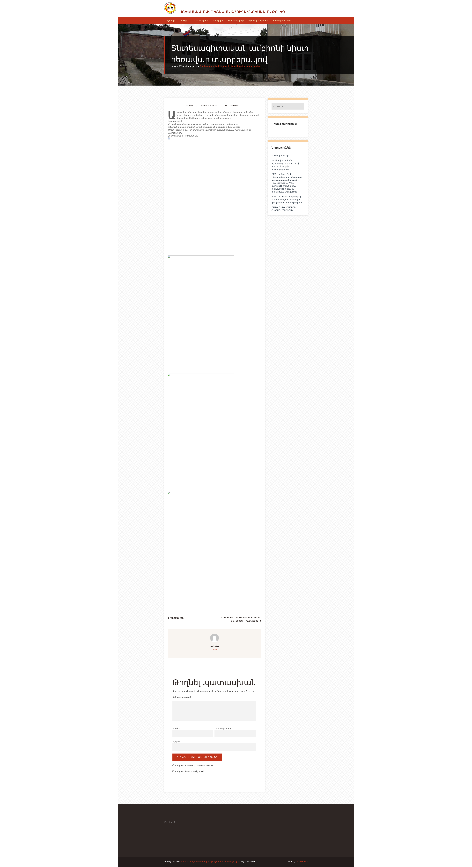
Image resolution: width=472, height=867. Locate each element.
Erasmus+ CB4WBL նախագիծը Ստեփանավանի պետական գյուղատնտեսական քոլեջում (287, 199)
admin (189, 105)
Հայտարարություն (281, 155)
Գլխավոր (171, 20)
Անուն (176, 728)
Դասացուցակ (177, 618)
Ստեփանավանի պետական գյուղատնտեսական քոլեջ (232, 12)
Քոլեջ (184, 21)
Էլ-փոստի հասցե (224, 728)
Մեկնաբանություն (182, 697)
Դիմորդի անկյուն (257, 21)
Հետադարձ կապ (282, 20)
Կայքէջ (176, 741)
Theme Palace (301, 861)
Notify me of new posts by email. (189, 771)
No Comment (232, 105)
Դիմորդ (217, 21)
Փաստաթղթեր (236, 20)
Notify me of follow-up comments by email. (194, 765)
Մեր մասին (200, 21)
